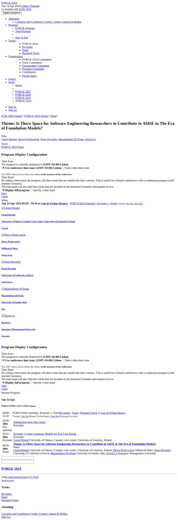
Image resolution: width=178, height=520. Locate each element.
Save (4, 193)
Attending (13, 18)
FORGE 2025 (23, 97)
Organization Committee (35, 65)
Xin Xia (130, 203)
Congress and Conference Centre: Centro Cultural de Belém (48, 21)
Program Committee (33, 68)
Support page (7, 480)
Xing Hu (139, 203)
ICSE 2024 (25, 9)
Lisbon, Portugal (30, 6)
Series (18, 85)
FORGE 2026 (23, 94)
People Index (29, 75)
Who (4, 136)
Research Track (30, 53)
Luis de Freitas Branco (54, 203)
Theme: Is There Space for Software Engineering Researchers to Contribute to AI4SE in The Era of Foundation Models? (84, 443)
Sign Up (6, 516)
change (32, 406)
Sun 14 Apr (21, 37)
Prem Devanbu (48, 139)
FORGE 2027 (23, 91)
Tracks (12, 40)
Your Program (23, 31)
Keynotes (27, 46)
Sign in (12, 106)
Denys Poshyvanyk (28, 139)
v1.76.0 (33, 477)
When (4, 200)
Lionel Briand (9, 139)
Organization (15, 56)
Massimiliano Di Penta (71, 139)
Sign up (12, 110)
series (18, 115)
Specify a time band (44, 190)
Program (13, 25)
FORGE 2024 (32, 115)
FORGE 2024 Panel (12, 147)
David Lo (90, 139)
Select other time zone (77, 167)
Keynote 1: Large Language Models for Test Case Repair (44, 433)
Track (4, 143)
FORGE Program (25, 28)
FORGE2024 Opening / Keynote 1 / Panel (93, 203)
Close (4, 196)
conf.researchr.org (18, 477)
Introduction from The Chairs (29, 422)
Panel (25, 50)
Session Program (10, 392)
